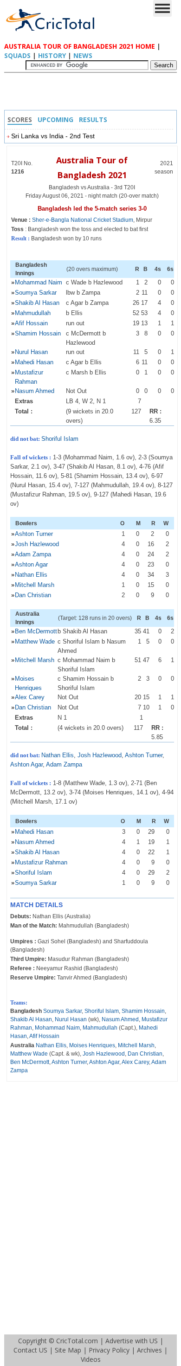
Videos (91, 1359)
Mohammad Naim (38, 282)
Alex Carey (30, 697)
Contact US (30, 1350)
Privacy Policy (109, 1350)
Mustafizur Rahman (41, 862)
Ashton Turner (34, 533)
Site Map (68, 1350)
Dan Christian (33, 595)
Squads (17, 55)
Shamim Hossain (38, 333)
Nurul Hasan (31, 351)
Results (93, 119)
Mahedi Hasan (34, 362)
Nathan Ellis (31, 574)
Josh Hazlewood (37, 544)
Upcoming (55, 119)
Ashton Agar (31, 564)
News (82, 55)
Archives (149, 1350)
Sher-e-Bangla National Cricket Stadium (82, 220)
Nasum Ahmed (34, 390)
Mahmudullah (33, 312)
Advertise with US (131, 1340)
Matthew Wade (35, 641)
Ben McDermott (36, 631)
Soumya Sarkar (36, 292)
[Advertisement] (93, 94)
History (52, 55)
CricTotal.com (77, 1340)
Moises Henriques (92, 1045)
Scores (19, 119)
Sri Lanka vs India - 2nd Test (53, 136)
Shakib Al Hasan (37, 302)
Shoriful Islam (59, 438)
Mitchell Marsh (34, 584)
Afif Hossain (31, 323)
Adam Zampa (33, 554)
